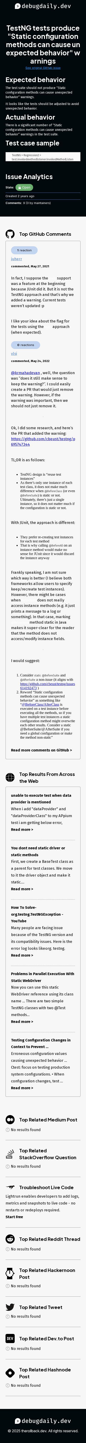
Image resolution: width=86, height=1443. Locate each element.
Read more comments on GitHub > (41, 750)
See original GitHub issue (43, 68)
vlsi (14, 353)
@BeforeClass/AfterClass (40, 704)
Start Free (14, 1217)
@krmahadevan (25, 372)
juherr (16, 259)
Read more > (22, 829)
